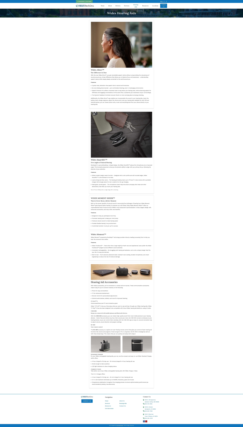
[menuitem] (161, 1)
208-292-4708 (149, 418)
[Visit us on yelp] (166, 1)
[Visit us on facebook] (164, 1)
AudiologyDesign (119, 425)
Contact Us (87, 401)
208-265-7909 (148, 411)
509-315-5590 (148, 403)
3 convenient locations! (84, 1)
